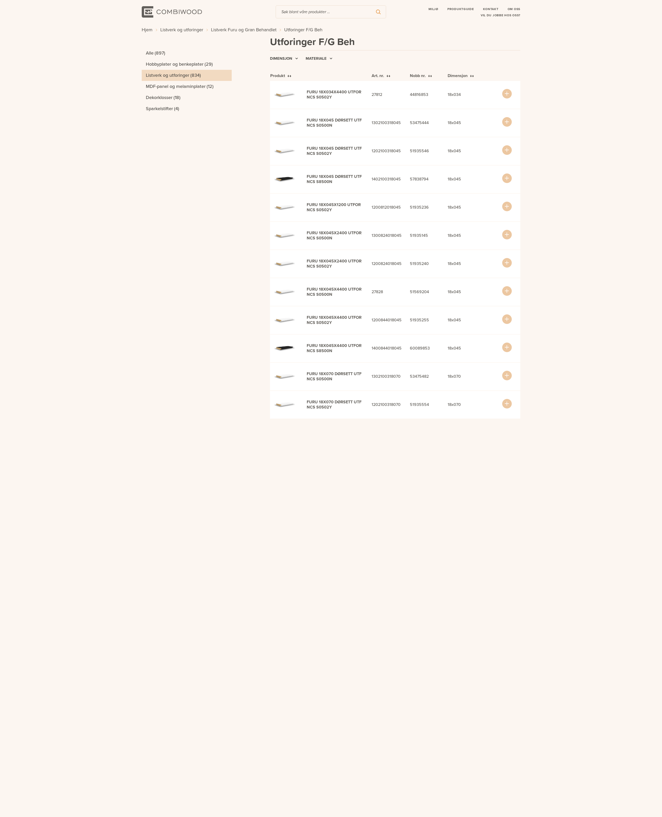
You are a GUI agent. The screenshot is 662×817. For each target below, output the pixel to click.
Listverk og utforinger (181, 29)
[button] (507, 94)
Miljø (433, 9)
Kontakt (491, 9)
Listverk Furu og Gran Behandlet (243, 29)
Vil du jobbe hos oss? (500, 15)
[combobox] (331, 11)
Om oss (514, 9)
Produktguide (460, 9)
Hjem (147, 29)
